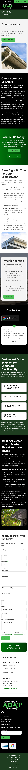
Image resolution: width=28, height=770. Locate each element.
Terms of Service (18, 634)
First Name (4, 555)
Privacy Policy (8, 634)
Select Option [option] (6, 616)
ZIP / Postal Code (6, 593)
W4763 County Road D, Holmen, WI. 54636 (7, 720)
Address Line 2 (5, 576)
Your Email (4, 730)
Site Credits (14, 759)
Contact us (9, 142)
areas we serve (9, 689)
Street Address (5, 570)
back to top (13, 767)
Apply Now (9, 297)
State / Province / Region (8, 587)
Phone (3, 606)
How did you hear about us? (8, 613)
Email (3, 600)
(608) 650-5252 (21, 1)
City (3, 582)
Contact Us (7, 1)
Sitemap (14, 761)
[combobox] (14, 616)
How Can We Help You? (7, 619)
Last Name (4, 561)
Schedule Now (8, 39)
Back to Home (7, 14)
